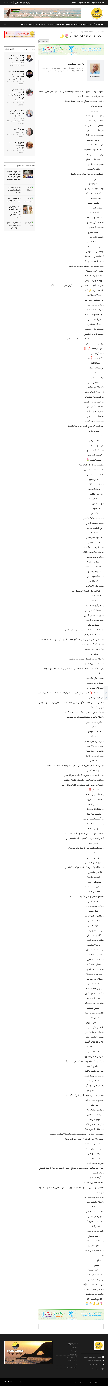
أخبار (93, 24)
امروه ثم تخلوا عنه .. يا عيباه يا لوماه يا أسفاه (14, 190)
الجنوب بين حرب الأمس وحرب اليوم (16, 144)
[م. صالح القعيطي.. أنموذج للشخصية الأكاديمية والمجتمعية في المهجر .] (28, 209)
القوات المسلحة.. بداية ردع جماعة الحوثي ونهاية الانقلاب (16, 74)
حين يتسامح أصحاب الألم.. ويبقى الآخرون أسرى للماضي (16, 58)
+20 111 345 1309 (95, 1364)
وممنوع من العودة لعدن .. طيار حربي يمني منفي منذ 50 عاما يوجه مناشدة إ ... (14, 176)
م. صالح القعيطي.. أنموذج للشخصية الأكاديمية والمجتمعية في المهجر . (15, 93)
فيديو (22, 24)
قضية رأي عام (19, 129)
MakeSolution (9, 1381)
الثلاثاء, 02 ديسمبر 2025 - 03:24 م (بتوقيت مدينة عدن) (87, 32)
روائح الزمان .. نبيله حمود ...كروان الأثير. (14, 199)
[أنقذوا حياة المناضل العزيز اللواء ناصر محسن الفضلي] (28, 223)
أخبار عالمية (73, 1354)
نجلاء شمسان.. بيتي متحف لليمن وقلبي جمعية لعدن (17, 113)
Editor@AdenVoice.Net (94, 1360)
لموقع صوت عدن (81, 1381)
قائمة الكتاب (9, 49)
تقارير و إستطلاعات (71, 1360)
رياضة (46, 24)
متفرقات (31, 24)
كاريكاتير (39, 24)
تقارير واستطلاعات (57, 24)
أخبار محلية (74, 1347)
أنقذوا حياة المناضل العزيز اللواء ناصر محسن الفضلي (14, 225)
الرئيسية (99, 24)
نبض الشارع (70, 24)
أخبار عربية (74, 1351)
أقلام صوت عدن (82, 24)
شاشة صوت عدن (72, 1367)
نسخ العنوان (44, 41)
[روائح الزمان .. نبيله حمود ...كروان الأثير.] (28, 199)
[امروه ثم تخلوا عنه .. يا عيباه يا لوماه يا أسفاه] (28, 188)
